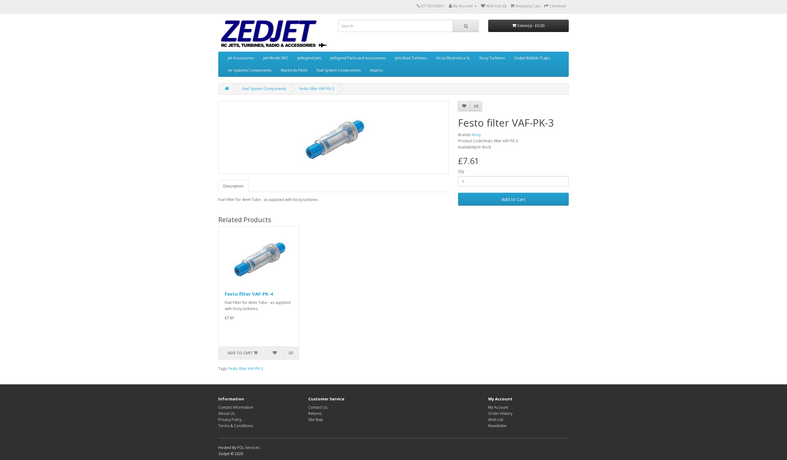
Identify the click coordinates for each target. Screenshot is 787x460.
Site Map (315, 419)
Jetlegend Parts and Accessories (358, 58)
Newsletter (497, 425)
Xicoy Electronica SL (453, 58)
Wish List (495, 419)
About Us (226, 413)
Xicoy (476, 134)
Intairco (376, 70)
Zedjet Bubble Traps (532, 58)
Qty (461, 171)
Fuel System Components (339, 70)
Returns (315, 413)
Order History (500, 413)
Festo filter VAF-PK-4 (249, 294)
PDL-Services (248, 447)
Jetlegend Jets (309, 58)
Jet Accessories (241, 58)
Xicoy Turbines (492, 58)
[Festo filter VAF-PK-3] (333, 137)
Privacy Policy (230, 419)
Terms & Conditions (235, 425)
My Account (498, 407)
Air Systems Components (249, 70)
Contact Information (235, 407)
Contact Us (317, 407)
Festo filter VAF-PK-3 (316, 88)
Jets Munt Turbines (411, 58)
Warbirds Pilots (294, 70)
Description (233, 186)
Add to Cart (513, 199)
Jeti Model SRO (275, 58)
